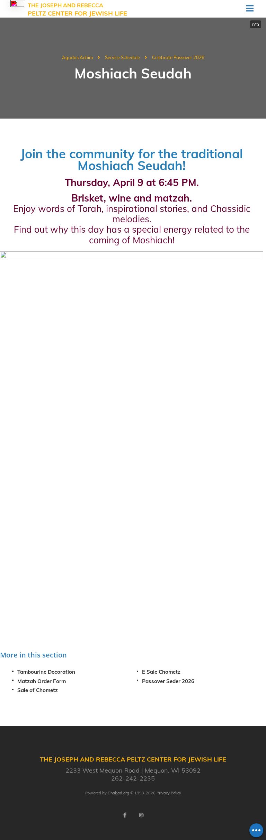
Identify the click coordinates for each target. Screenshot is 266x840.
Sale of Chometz (37, 690)
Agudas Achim (77, 57)
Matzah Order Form (41, 681)
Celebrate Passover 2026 (178, 57)
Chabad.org (118, 793)
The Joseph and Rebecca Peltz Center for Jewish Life (77, 9)
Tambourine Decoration (46, 672)
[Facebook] (124, 815)
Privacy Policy (169, 793)
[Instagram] (141, 815)
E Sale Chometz (161, 672)
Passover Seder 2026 (168, 681)
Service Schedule (122, 57)
